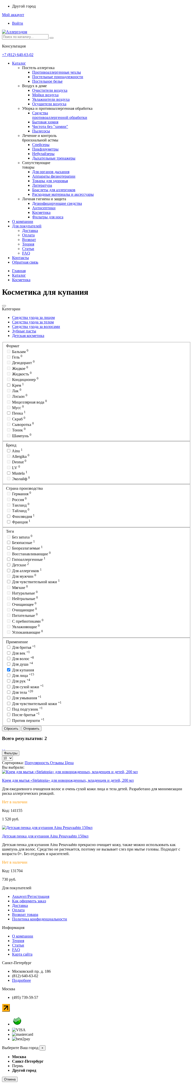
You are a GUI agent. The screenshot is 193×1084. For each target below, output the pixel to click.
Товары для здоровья (50, 181)
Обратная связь (25, 262)
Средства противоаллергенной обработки (59, 115)
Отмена (10, 1079)
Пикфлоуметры (45, 149)
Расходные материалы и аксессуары (63, 194)
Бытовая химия (45, 122)
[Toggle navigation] (4, 306)
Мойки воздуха (45, 95)
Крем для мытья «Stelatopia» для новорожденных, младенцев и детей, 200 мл (68, 780)
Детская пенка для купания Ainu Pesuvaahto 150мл (45, 836)
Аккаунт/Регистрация (30, 896)
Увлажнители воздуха (51, 99)
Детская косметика (28, 335)
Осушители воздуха (49, 104)
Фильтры (10, 753)
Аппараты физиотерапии (53, 176)
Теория (28, 244)
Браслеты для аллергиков (53, 190)
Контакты (20, 258)
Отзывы (57, 763)
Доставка (30, 230)
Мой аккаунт (13, 15)
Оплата (28, 235)
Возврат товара (25, 914)
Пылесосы (41, 131)
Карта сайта (22, 954)
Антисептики (44, 208)
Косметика (41, 212)
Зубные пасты (24, 331)
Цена (69, 763)
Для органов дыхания (50, 172)
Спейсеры (41, 144)
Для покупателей (26, 226)
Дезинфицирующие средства (57, 203)
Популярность (37, 763)
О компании (22, 221)
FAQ (26, 253)
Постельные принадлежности (57, 77)
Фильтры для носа (47, 217)
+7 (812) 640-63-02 (17, 55)
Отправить (31, 728)
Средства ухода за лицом (33, 317)
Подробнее (21, 980)
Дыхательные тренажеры (53, 158)
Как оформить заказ (29, 901)
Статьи (28, 249)
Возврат (29, 239)
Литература (42, 185)
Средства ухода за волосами (36, 326)
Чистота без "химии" (50, 126)
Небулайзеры (43, 154)
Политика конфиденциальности (39, 919)
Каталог (19, 63)
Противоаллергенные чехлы (56, 72)
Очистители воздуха (49, 90)
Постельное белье (47, 81)
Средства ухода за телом (33, 322)
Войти (17, 23)
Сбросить (11, 728)
